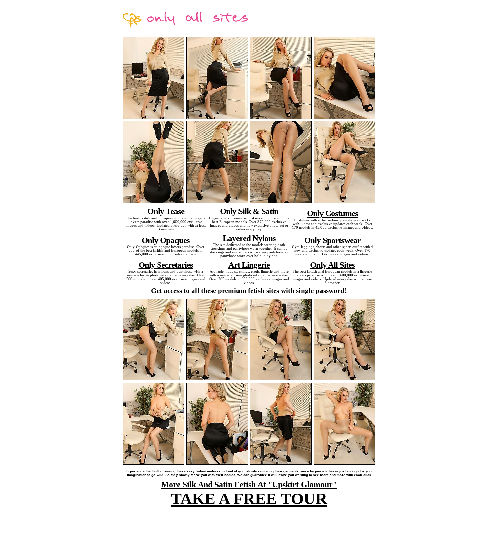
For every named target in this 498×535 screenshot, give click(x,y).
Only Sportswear (332, 240)
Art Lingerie (249, 264)
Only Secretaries (166, 264)
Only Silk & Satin (249, 211)
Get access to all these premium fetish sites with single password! (249, 291)
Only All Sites (332, 264)
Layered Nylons (249, 238)
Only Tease (165, 211)
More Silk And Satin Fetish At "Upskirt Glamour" (249, 484)
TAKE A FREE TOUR (249, 499)
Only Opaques (166, 240)
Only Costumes (332, 213)
